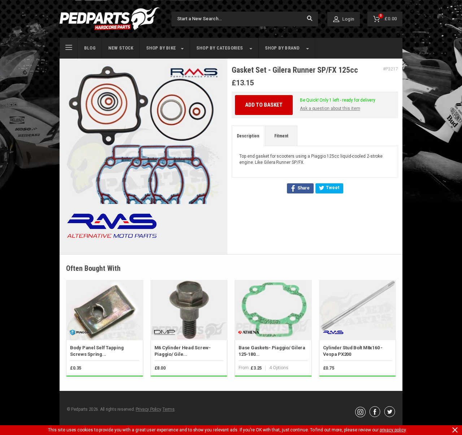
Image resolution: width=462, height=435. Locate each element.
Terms (168, 409)
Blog (90, 48)
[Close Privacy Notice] (455, 429)
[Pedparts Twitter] (389, 415)
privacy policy (393, 429)
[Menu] (69, 46)
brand (282, 48)
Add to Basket (264, 105)
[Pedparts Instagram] (360, 415)
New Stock (121, 48)
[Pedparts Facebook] (374, 415)
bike (161, 48)
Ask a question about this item (330, 108)
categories (219, 48)
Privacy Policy (148, 409)
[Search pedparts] (310, 19)
